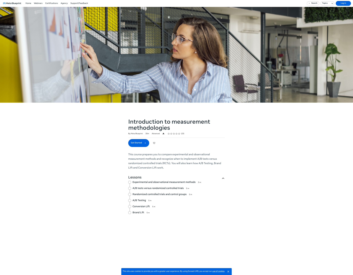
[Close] (228, 271)
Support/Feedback (79, 3)
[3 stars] (174, 133)
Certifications (51, 3)
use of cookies (218, 271)
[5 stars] (179, 133)
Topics (325, 3)
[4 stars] (176, 133)
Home (28, 3)
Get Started (136, 143)
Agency (64, 3)
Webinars (38, 3)
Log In (343, 3)
